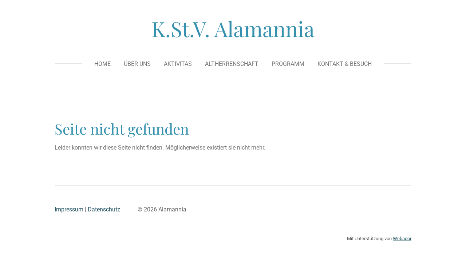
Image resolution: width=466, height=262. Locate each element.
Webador (402, 238)
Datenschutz (105, 209)
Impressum (69, 209)
